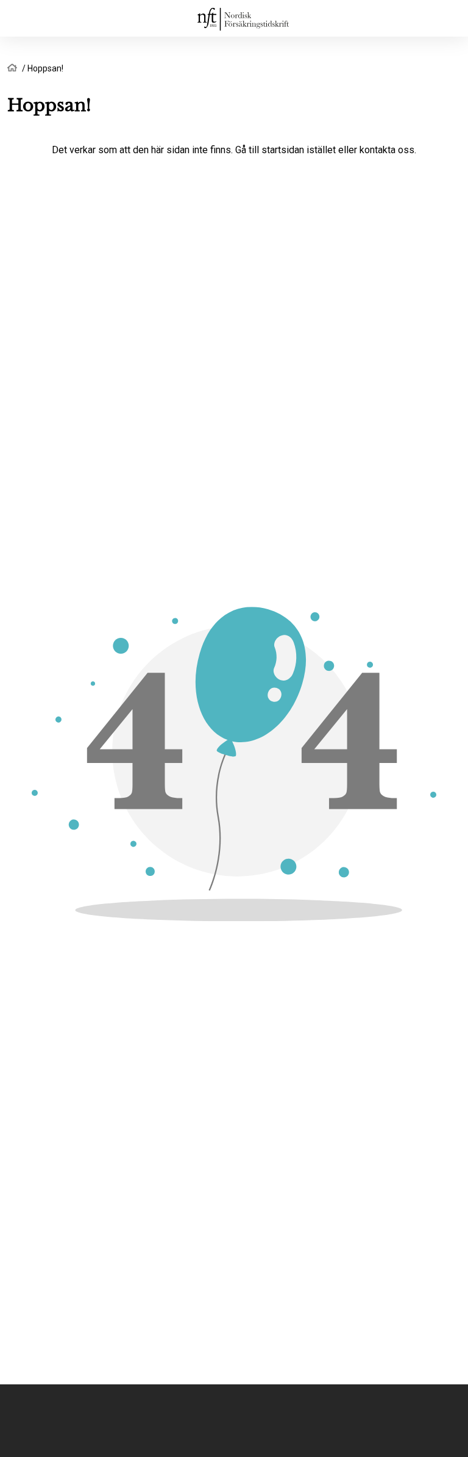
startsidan (282, 150)
